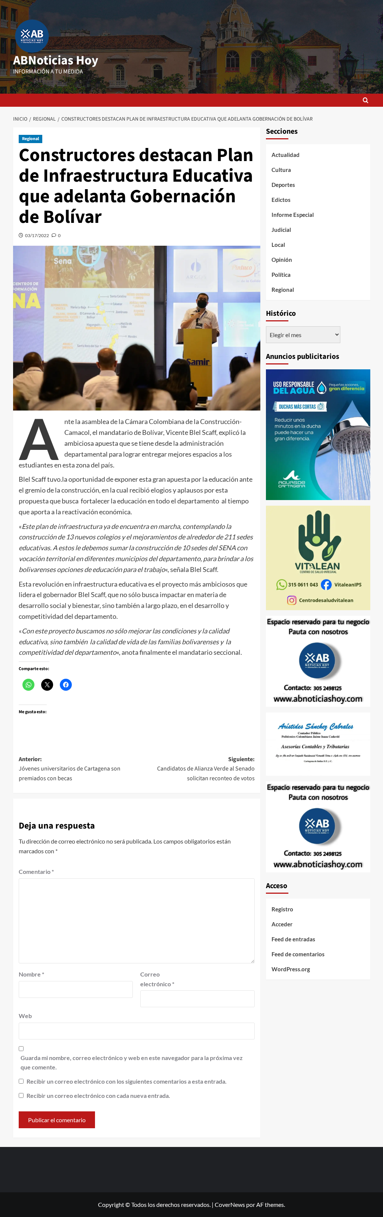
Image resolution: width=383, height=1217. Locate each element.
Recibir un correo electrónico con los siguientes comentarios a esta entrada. (127, 1081)
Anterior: (69, 768)
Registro (282, 909)
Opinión (282, 259)
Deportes (283, 184)
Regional (30, 139)
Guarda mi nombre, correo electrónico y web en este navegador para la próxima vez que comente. (132, 1062)
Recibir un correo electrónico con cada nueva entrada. (98, 1095)
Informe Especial (293, 214)
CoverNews (230, 1204)
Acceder (282, 924)
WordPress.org (291, 969)
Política (281, 274)
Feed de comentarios (298, 954)
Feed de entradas (293, 939)
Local (278, 244)
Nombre (31, 974)
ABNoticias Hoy (55, 60)
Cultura (281, 169)
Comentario (36, 871)
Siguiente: (206, 768)
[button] (365, 100)
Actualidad (286, 154)
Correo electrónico (157, 979)
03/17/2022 (37, 235)
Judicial (281, 229)
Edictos (281, 199)
